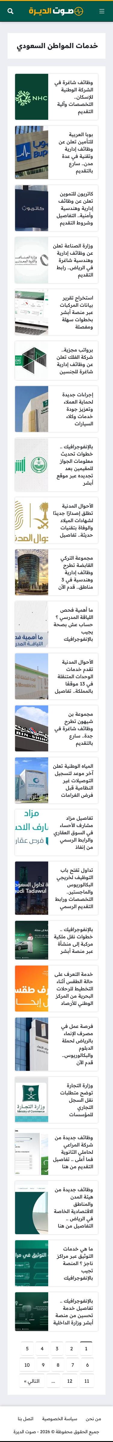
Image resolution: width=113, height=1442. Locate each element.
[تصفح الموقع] (102, 11)
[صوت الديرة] (56, 11)
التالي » (31, 1381)
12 (69, 1381)
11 (86, 1381)
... (53, 1381)
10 (27, 1365)
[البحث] (10, 11)
